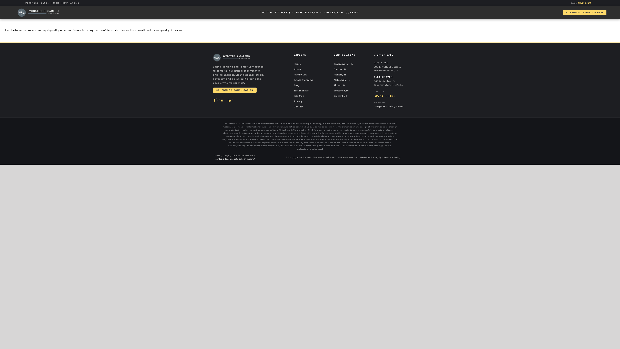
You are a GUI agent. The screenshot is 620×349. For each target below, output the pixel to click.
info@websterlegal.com (389, 106)
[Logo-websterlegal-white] (38, 12)
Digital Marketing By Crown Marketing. (380, 157)
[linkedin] (230, 101)
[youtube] (222, 101)
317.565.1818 (585, 3)
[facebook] (214, 101)
